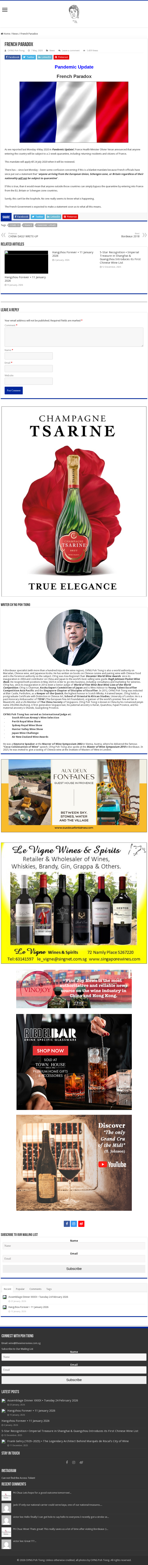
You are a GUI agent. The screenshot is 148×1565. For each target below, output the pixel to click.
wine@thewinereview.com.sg (24, 1343)
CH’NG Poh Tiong (16, 50)
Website (9, 375)
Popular (20, 1289)
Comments (35, 1289)
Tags (49, 1289)
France (28, 225)
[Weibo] (81, 1224)
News (15, 33)
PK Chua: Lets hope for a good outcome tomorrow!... (42, 1492)
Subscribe (74, 1269)
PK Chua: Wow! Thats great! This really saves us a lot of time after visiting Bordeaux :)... (60, 1529)
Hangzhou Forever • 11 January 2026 (28, 1307)
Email (8, 362)
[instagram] (74, 1224)
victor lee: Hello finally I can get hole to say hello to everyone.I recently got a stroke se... (61, 1516)
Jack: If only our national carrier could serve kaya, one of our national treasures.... (57, 1504)
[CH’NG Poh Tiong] (74, 13)
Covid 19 (14, 225)
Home (6, 33)
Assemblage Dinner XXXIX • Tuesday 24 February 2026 (38, 1296)
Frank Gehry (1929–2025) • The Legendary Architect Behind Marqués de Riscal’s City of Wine (68, 1441)
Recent (7, 1289)
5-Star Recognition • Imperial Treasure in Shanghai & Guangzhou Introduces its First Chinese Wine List (120, 257)
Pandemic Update (46, 225)
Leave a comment (71, 50)
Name (9, 350)
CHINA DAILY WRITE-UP (23, 235)
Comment (11, 325)
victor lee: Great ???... (24, 1541)
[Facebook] (67, 1224)
